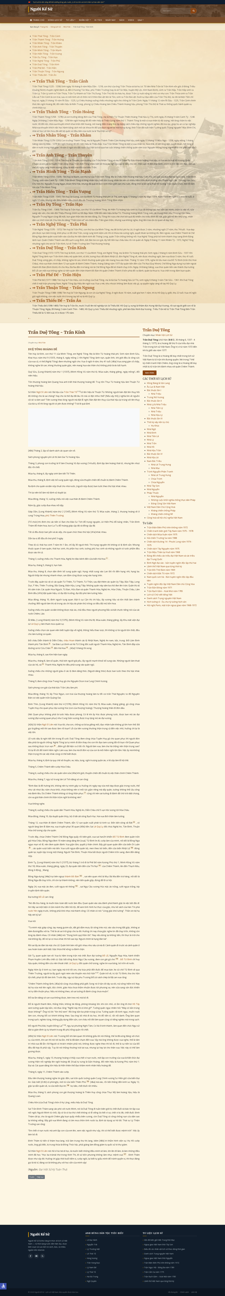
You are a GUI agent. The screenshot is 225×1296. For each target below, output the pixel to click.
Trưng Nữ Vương (155, 397)
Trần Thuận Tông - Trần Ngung (48, 71)
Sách (121, 20)
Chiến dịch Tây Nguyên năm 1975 (163, 548)
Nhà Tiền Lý (157, 408)
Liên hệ (194, 1292)
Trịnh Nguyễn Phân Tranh (160, 471)
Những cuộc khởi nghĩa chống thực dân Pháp (173, 500)
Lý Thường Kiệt (93, 1249)
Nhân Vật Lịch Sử (164, 335)
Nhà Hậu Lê (152, 457)
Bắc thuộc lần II (154, 400)
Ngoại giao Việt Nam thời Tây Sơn (158, 1244)
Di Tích (98, 20)
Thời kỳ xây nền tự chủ (158, 422)
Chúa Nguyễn (157, 482)
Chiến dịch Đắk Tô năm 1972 (161, 573)
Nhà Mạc (155, 468)
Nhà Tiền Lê (153, 436)
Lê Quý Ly (36, 623)
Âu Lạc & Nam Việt (156, 386)
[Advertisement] (84, 427)
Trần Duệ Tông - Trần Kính (45, 64)
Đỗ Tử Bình (118, 836)
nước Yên (32, 910)
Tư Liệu (70, 20)
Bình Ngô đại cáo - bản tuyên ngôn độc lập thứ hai (171, 562)
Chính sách (184, 1292)
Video (131, 20)
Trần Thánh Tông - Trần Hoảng (48, 39)
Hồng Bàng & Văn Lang (158, 383)
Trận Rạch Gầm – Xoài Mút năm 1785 (165, 591)
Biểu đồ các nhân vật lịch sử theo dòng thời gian (164, 1249)
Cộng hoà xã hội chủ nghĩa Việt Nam (164, 517)
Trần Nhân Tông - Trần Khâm (47, 43)
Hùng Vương (92, 1258)
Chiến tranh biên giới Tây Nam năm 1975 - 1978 (170, 531)
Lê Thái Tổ (91, 1253)
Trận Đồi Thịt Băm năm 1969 (161, 569)
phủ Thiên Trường (54, 515)
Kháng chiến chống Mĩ (162, 514)
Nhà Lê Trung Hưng (161, 464)
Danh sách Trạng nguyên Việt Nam (164, 598)
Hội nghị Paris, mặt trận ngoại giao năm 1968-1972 (172, 605)
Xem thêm (149, 373)
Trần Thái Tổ (70, 392)
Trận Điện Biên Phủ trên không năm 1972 (167, 527)
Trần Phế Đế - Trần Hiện (44, 68)
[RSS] (42, 1256)
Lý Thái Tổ (91, 1272)
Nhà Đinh (151, 432)
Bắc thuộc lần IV (154, 453)
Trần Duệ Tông (156, 330)
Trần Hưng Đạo (93, 1263)
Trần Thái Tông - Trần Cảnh (46, 36)
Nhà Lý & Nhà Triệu (156, 404)
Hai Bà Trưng (92, 1276)
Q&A (140, 20)
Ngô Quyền (91, 1281)
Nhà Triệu (156, 393)
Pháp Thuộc (153, 492)
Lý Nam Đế (91, 1267)
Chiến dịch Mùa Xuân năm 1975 (162, 534)
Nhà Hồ (150, 446)
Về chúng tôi (173, 1292)
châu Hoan (69, 640)
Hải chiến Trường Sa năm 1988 (162, 538)
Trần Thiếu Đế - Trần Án (44, 75)
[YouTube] (36, 1256)
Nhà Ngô (151, 429)
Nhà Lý (150, 439)
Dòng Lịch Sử (55, 20)
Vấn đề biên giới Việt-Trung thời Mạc (159, 1240)
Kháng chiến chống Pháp (163, 510)
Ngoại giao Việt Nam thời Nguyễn (158, 1258)
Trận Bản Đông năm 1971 (159, 587)
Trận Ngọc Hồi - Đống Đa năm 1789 (159, 1267)
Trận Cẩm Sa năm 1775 (154, 1272)
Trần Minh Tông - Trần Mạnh (46, 50)
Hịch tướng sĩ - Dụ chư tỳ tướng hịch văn (166, 601)
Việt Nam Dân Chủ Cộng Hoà (161, 507)
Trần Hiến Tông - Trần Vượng (47, 53)
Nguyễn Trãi (92, 1244)
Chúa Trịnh (156, 478)
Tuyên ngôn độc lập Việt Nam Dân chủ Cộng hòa (171, 584)
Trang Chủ (38, 20)
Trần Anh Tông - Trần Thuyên (47, 46)
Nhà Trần (42, 342)
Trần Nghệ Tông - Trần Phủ (46, 60)
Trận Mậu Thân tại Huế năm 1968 (163, 552)
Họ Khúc (155, 425)
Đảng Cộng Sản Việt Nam (163, 503)
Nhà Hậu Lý (156, 415)
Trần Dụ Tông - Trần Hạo (45, 57)
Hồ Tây (136, 1004)
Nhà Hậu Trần (154, 450)
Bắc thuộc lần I (154, 390)
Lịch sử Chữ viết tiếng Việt (159, 594)
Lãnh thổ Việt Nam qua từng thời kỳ (164, 566)
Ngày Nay (111, 20)
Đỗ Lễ (41, 896)
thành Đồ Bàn (72, 876)
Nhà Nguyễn (153, 489)
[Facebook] (30, 1256)
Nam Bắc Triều (154, 461)
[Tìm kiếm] (194, 10)
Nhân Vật (84, 20)
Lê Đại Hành (92, 1240)
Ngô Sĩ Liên (42, 392)
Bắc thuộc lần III (154, 418)
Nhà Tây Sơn (153, 485)
